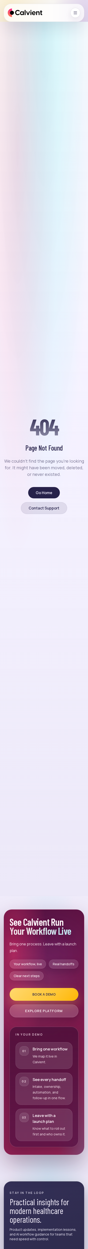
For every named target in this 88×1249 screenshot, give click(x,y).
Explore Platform (44, 1011)
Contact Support (44, 508)
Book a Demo (44, 994)
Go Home (44, 492)
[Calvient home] (25, 13)
